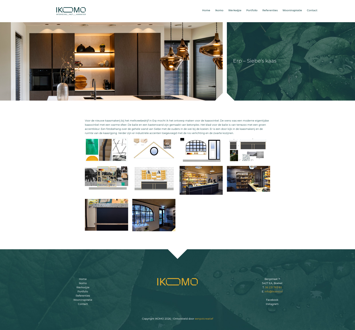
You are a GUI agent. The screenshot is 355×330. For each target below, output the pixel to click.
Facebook (272, 299)
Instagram (272, 304)
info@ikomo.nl (274, 291)
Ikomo (219, 10)
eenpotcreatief (204, 318)
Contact (312, 10)
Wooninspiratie (292, 10)
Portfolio (252, 10)
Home (206, 10)
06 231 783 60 (273, 287)
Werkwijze (234, 10)
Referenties (270, 10)
